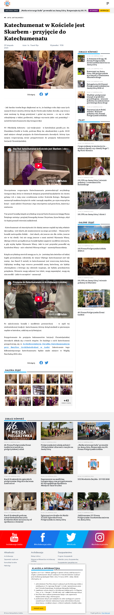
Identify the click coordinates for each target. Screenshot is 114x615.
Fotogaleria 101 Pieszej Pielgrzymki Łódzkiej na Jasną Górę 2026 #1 (98, 86)
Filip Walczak (106, 613)
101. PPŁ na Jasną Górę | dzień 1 (92, 214)
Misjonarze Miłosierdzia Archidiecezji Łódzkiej (43, 560)
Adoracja (104, 11)
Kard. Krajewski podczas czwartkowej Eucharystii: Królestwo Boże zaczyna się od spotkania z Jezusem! (18, 518)
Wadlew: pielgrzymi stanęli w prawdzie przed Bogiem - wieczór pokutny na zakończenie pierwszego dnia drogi (98, 99)
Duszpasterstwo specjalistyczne (67, 562)
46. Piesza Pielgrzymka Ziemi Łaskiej (91, 313)
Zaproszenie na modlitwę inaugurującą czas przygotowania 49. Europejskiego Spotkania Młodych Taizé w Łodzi (56, 482)
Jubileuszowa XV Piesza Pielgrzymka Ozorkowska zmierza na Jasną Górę (93, 517)
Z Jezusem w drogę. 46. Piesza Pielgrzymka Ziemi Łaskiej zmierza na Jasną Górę (98, 61)
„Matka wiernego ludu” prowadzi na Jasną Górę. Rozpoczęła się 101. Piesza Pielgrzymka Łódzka (54, 10)
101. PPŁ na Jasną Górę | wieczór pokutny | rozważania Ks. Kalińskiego (92, 182)
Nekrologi (7, 566)
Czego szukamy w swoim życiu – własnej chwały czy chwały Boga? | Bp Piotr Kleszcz (93, 148)
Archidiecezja (8, 556)
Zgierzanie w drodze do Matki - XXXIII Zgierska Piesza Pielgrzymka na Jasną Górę (55, 517)
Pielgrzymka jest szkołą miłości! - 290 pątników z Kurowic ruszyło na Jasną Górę (57, 447)
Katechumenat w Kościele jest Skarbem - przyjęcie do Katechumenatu (44, 31)
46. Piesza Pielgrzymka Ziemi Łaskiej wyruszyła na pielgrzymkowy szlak (17, 447)
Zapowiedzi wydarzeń (11, 559)
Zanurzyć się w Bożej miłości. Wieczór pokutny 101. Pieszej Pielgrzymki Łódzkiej (97, 112)
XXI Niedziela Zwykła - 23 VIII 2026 (93, 479)
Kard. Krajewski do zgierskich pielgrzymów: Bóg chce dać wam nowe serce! (18, 481)
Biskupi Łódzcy (35, 556)
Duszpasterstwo (65, 552)
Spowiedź (94, 11)
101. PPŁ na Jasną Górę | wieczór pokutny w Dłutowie (92, 281)
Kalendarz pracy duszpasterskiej (68, 559)
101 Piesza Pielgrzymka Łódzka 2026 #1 (92, 249)
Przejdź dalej (38, 608)
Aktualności (9, 552)
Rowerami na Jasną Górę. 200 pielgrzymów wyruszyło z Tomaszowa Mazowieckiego (98, 74)
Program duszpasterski (65, 556)
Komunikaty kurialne (10, 562)
